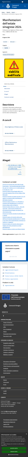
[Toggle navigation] (3, 6)
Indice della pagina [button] (9, 84)
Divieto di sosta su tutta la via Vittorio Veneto (14, 229)
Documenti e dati (7, 336)
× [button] (26, 434)
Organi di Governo (7, 322)
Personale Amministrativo (9, 334)
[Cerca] (25, 6)
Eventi (4, 393)
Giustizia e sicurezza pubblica (10, 364)
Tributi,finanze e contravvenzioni (11, 366)
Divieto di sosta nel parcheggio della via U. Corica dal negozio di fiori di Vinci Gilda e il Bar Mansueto (14, 193)
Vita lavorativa (6, 348)
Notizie (5, 380)
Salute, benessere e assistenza (10, 371)
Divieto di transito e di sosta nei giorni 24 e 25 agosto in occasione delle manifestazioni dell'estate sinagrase (14, 198)
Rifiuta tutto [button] (14, 451)
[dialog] (14, 444)
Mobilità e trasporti (8, 354)
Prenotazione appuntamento (10, 420)
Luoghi (5, 391)
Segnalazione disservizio (9, 422)
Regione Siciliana (6, 2)
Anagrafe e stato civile (8, 343)
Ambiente (5, 368)
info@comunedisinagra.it (10, 411)
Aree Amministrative (8, 325)
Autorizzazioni (6, 373)
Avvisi (13, 12)
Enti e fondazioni (7, 329)
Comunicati (6, 382)
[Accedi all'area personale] (22, 2)
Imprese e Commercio (8, 350)
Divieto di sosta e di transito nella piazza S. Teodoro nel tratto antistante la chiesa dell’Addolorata (13, 225)
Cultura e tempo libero (8, 345)
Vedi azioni (12, 42)
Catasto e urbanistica (8, 352)
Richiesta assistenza (8, 426)
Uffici (4, 327)
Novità (8, 12)
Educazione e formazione (9, 361)
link (6, 445)
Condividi (5, 42)
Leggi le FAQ (6, 424)
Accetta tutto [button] (14, 448)
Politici (5, 331)
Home (3, 12)
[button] (13, 454)
